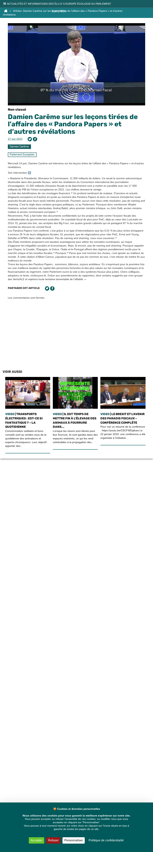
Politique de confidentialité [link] (106, 840)
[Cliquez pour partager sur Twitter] (30, 139)
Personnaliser (73, 840)
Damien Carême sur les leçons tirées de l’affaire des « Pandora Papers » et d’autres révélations (73, 124)
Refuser (53, 840)
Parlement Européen (22, 154)
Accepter (36, 840)
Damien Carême (19, 146)
